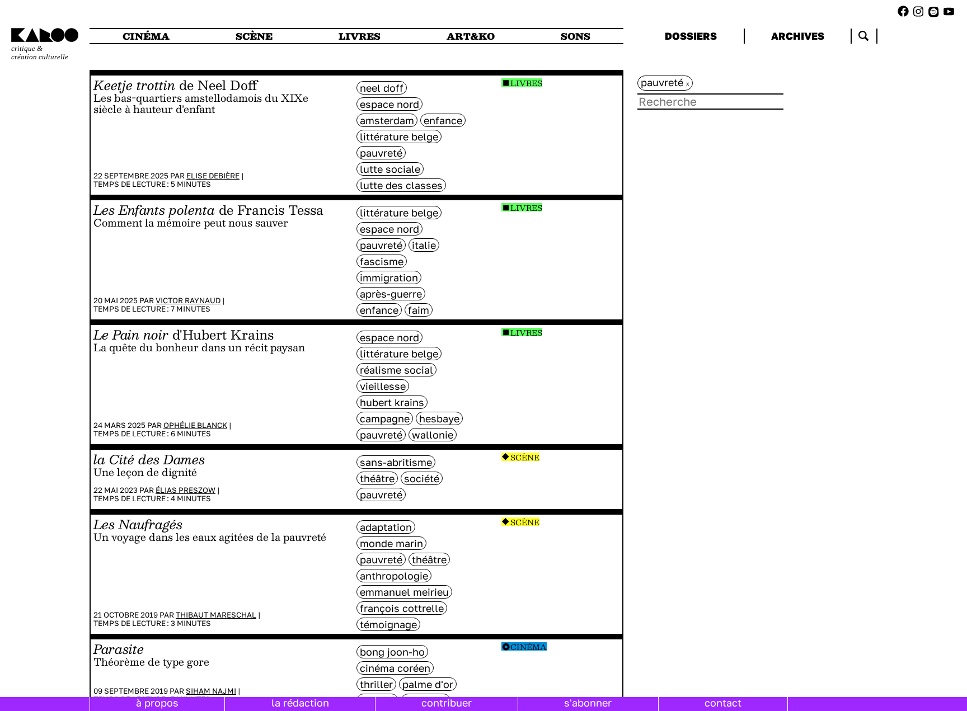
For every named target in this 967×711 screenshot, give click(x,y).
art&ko (471, 36)
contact (723, 702)
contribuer (446, 702)
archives (797, 36)
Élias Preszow (185, 490)
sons (575, 36)
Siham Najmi (211, 690)
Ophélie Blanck (195, 425)
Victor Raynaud (188, 300)
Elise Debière (213, 175)
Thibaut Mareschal (216, 614)
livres (360, 36)
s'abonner (588, 702)
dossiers (691, 36)
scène (254, 36)
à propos (157, 702)
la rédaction (300, 702)
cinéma (146, 36)
